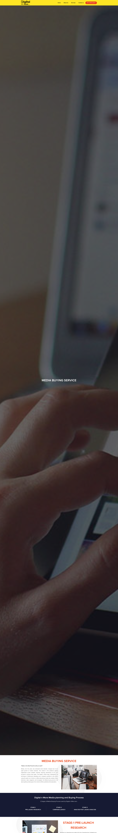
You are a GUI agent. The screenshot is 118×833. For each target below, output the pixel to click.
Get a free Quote (91, 2)
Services (73, 2)
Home (59, 2)
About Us (66, 2)
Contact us (81, 2)
